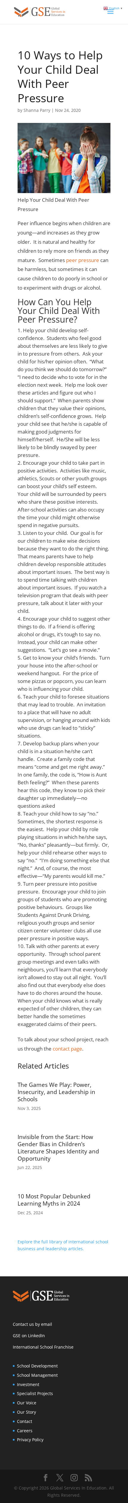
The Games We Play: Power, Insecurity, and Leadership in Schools (56, 1092)
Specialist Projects (35, 1393)
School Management (37, 1375)
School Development (37, 1366)
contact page (67, 1048)
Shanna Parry (37, 110)
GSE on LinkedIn (29, 1335)
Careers (24, 1430)
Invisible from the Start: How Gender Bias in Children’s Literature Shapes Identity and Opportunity (58, 1147)
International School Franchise (43, 1347)
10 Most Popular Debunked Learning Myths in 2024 (54, 1199)
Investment (28, 1384)
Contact (24, 1421)
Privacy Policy (30, 1439)
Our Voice (26, 1403)
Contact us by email (32, 1324)
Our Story (26, 1412)
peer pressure (82, 260)
